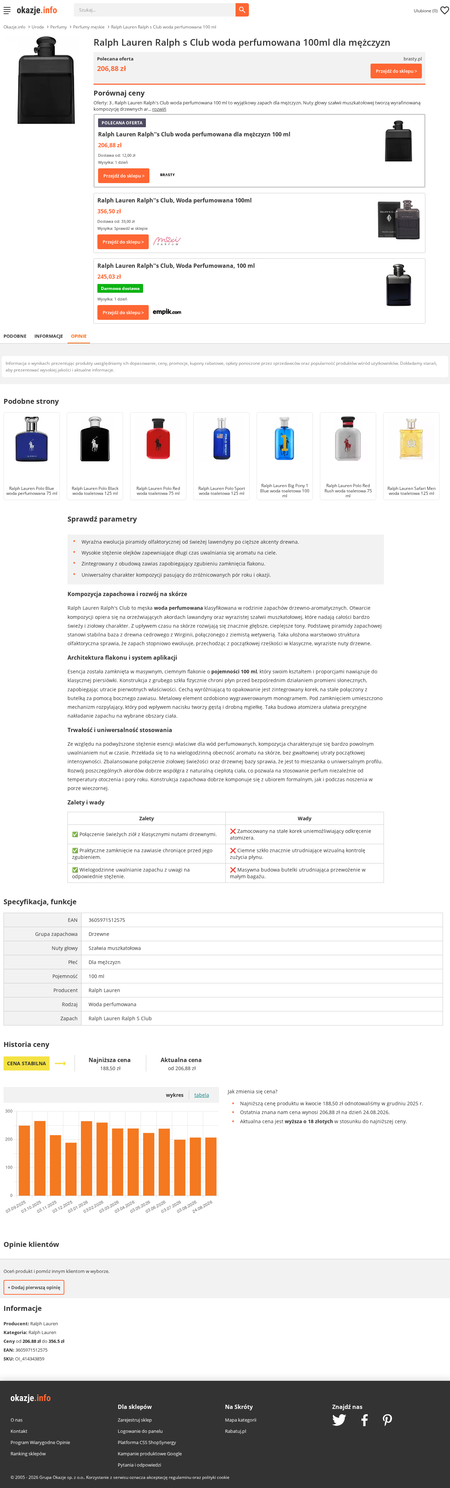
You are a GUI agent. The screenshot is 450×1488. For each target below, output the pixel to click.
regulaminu (180, 1477)
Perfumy (58, 27)
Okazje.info (14, 27)
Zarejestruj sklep (135, 1420)
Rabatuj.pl (235, 1431)
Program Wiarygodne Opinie (40, 1442)
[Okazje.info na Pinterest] (387, 1421)
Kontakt (19, 1431)
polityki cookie (216, 1477)
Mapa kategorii (240, 1420)
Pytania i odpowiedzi (139, 1465)
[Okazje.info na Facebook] (364, 1421)
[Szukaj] (160, 6)
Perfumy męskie (89, 27)
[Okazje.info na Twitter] (339, 1420)
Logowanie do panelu (140, 1431)
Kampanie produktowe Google (150, 1453)
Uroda (38, 27)
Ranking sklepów (28, 1453)
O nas (16, 1420)
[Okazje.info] (39, 10)
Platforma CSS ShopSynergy (147, 1442)
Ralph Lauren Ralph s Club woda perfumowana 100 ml (163, 27)
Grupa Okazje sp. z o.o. (61, 1477)
